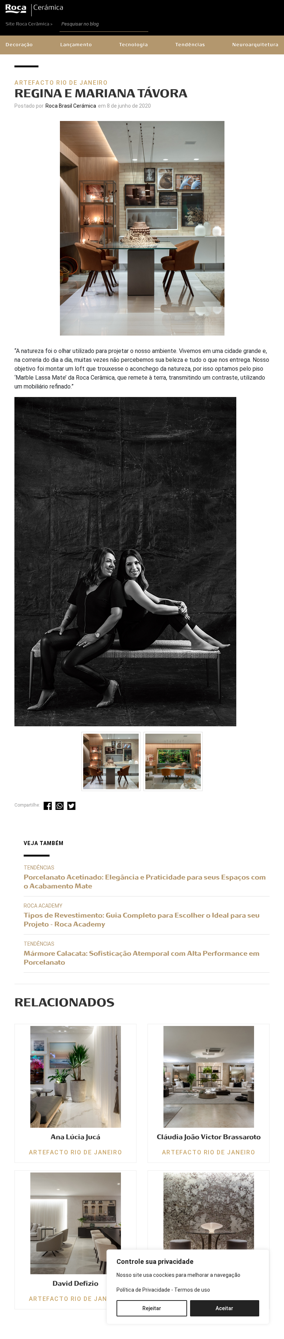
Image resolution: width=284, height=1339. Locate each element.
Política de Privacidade (143, 1290)
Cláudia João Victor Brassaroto (209, 1137)
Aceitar (224, 1308)
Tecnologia (133, 44)
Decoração (19, 44)
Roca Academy (43, 906)
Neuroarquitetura (255, 44)
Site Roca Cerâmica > (30, 24)
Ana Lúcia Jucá (75, 1137)
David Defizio (75, 1283)
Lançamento (76, 44)
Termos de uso (192, 1290)
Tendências (190, 44)
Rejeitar (151, 1308)
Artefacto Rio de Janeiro (61, 82)
